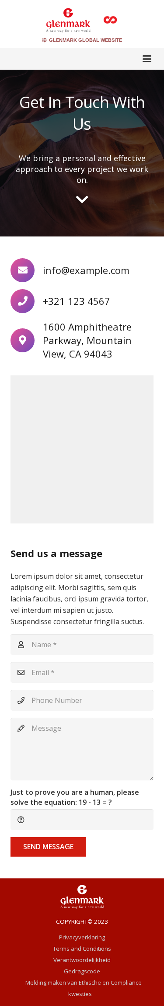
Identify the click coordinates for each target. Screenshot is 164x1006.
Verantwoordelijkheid (82, 960)
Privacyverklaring (82, 937)
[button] (147, 58)
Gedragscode (82, 971)
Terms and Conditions (82, 948)
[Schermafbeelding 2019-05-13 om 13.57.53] (68, 20)
